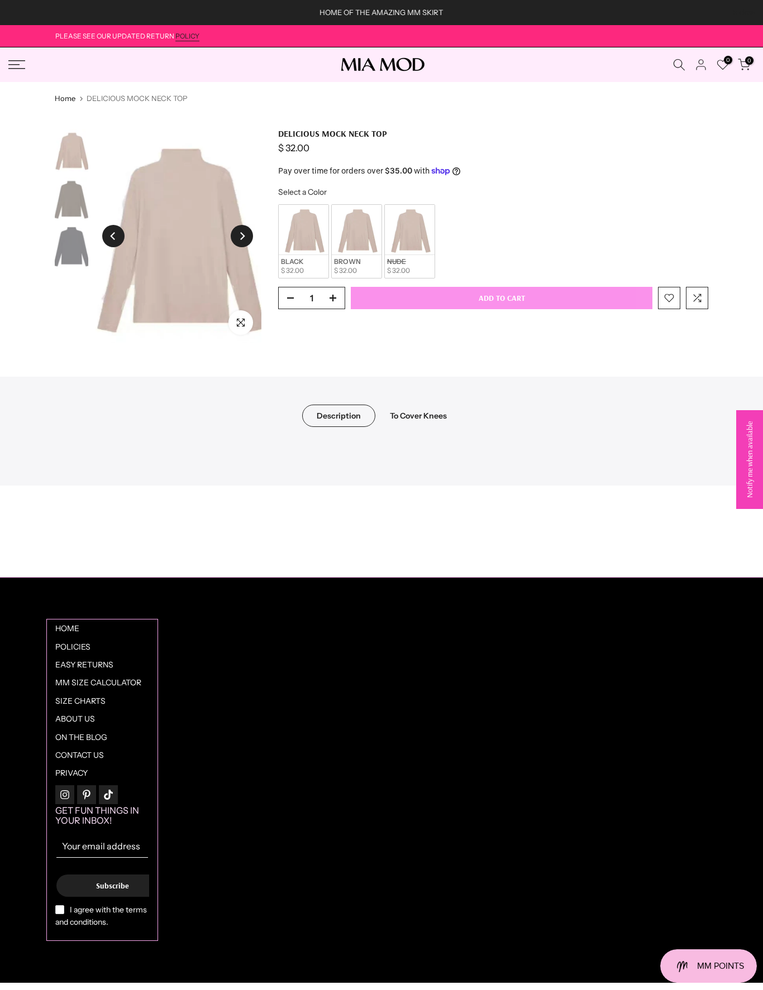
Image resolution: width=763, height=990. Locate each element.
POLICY (187, 36)
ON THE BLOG (81, 737)
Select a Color (302, 193)
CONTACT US (79, 755)
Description (339, 415)
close (21, 12)
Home (65, 98)
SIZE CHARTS (80, 701)
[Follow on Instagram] (64, 794)
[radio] (303, 241)
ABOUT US (75, 719)
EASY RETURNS (84, 665)
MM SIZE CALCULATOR (98, 682)
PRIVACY (71, 773)
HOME (67, 628)
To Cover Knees (418, 415)
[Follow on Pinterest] (86, 794)
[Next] (242, 236)
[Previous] (113, 236)
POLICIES (72, 647)
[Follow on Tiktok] (108, 794)
